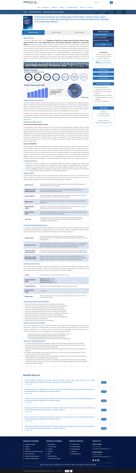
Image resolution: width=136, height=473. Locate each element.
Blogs (62, 464)
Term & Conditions (80, 464)
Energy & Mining (51, 444)
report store (45, 7)
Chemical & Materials (29, 453)
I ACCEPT (67, 471)
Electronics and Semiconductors (32, 458)
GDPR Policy (93, 464)
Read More (28, 384)
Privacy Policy (68, 464)
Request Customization (104, 62)
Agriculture (27, 446)
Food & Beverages (52, 446)
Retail (49, 453)
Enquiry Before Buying (103, 69)
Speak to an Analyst (103, 78)
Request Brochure (103, 74)
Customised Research (75, 446)
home (39, 7)
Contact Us (87, 464)
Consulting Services (75, 444)
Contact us (90, 7)
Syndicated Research (75, 449)
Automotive (27, 449)
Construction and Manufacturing (32, 456)
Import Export (74, 451)
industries (54, 7)
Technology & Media (52, 456)
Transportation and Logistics (54, 458)
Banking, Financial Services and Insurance (34, 451)
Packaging (50, 451)
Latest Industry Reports (76, 453)
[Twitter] (96, 460)
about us (82, 7)
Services (62, 7)
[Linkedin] (98, 460)
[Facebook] (93, 460)
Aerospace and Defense (30, 444)
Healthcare (50, 449)
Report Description (33, 32)
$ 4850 (103, 382)
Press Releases (57, 464)
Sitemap (73, 464)
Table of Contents (56, 32)
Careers (51, 464)
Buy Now (103, 44)
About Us (42, 464)
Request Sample (79, 32)
